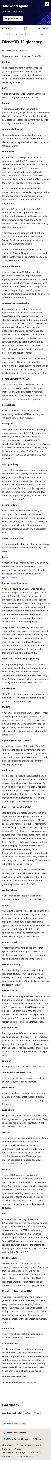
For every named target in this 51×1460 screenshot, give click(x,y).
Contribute (7, 1449)
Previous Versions (24, 1445)
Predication (31, 801)
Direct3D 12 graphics (18, 34)
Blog (37, 1445)
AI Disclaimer (8, 1445)
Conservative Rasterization (34, 373)
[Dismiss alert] (47, 4)
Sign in (46, 28)
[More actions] (46, 34)
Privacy (18, 1449)
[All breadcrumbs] (4, 34)
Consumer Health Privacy (13, 1452)
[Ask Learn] (42, 34)
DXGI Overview (19, 1126)
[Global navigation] (2, 28)
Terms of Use (35, 1452)
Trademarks (7, 1456)
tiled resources (28, 1382)
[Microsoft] (25, 28)
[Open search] (39, 28)
